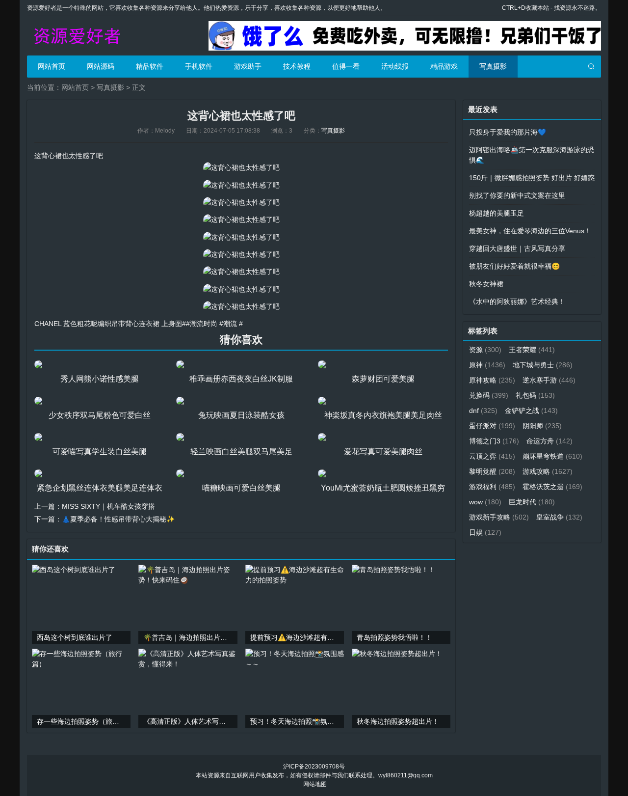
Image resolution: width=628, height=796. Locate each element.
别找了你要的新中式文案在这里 (517, 195)
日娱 (485, 532)
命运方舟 (549, 441)
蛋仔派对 (492, 426)
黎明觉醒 (492, 471)
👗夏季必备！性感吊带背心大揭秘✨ (118, 519)
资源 (485, 350)
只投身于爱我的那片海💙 (507, 132)
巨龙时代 (532, 502)
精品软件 (149, 66)
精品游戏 (444, 66)
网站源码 (100, 66)
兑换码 (488, 395)
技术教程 (297, 66)
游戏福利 (492, 487)
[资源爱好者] (76, 36)
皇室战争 (559, 517)
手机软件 (198, 66)
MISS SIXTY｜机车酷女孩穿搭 (108, 506)
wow (485, 502)
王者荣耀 (532, 350)
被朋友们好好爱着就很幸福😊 (514, 266)
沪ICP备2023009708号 (314, 766)
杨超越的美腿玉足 (496, 213)
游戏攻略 (548, 471)
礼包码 (535, 395)
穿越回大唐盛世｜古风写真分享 (517, 248)
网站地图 (315, 784)
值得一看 (346, 66)
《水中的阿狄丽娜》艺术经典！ (517, 301)
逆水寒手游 (549, 380)
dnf (483, 410)
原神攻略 (492, 380)
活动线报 (395, 66)
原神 (487, 365)
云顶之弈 (492, 456)
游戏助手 (248, 66)
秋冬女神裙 (486, 284)
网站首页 (51, 66)
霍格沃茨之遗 (552, 487)
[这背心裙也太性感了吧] (241, 167)
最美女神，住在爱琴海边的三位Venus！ (530, 231)
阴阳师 (542, 426)
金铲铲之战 (531, 410)
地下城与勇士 (543, 365)
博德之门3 (494, 441)
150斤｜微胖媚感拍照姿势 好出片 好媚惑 (532, 178)
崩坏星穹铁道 (552, 456)
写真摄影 (493, 66)
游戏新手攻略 (499, 517)
